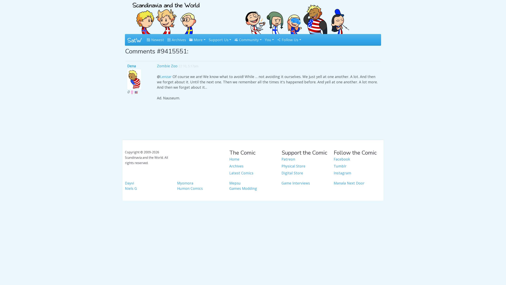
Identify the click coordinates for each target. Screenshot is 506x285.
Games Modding (243, 188)
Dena (131, 66)
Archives (178, 39)
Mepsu (235, 183)
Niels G (131, 188)
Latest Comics (241, 173)
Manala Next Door (349, 183)
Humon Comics (190, 188)
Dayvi (129, 183)
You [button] (268, 39)
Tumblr (340, 166)
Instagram (342, 173)
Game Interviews (295, 183)
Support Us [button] (218, 39)
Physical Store (293, 166)
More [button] (198, 39)
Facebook (342, 159)
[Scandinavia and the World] (166, 16)
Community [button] (248, 39)
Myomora (185, 183)
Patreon (288, 159)
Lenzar (166, 76)
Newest (157, 39)
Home (234, 159)
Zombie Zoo (167, 66)
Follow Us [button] (289, 39)
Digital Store (292, 173)
